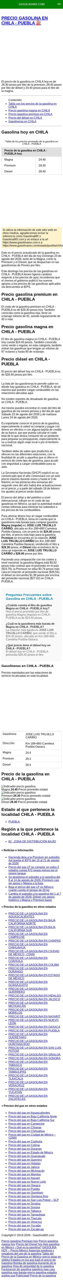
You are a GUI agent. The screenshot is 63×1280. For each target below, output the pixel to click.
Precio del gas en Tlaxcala (24, 1218)
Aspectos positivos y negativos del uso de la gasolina (27, 1252)
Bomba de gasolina (25, 1263)
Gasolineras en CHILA (22, 121)
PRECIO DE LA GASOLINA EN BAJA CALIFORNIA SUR (31, 929)
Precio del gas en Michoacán (26, 1170)
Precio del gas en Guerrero (25, 1159)
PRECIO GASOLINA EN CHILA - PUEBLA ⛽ (24, 20)
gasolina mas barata (14, 1272)
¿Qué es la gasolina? (28, 1247)
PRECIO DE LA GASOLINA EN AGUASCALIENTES (28, 915)
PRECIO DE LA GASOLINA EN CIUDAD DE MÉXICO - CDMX (33, 953)
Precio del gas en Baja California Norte (32, 1116)
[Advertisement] (31, 52)
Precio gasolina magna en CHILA (29, 110)
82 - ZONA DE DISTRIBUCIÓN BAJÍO (32, 841)
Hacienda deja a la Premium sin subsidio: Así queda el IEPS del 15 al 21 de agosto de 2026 (34, 860)
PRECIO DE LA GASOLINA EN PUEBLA (34, 1030)
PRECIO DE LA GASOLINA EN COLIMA (33, 964)
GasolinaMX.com (31, 4)
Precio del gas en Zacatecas (26, 1229)
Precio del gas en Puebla (24, 1189)
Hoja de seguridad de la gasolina (33, 1266)
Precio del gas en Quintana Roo (28, 1196)
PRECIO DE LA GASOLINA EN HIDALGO (34, 995)
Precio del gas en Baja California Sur (31, 1120)
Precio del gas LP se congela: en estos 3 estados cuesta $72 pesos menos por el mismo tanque (33, 870)
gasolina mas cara (43, 1269)
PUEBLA (14, 821)
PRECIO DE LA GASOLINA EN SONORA (34, 1058)
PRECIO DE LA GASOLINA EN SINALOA (34, 1054)
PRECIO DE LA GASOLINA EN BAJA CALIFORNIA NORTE (31, 922)
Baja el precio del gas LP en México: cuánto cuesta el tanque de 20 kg (31, 888)
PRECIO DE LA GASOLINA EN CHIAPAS (34, 940)
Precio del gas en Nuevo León (27, 1181)
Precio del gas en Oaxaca (24, 1185)
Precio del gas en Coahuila (25, 1141)
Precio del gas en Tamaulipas (26, 1214)
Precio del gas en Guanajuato (26, 1156)
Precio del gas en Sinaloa (24, 1203)
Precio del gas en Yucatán (24, 1225)
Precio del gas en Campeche (26, 1123)
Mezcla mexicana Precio (35, 12)
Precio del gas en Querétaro (25, 1192)
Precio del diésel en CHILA (25, 117)
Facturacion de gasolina (16, 1269)
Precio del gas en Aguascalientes (29, 1112)
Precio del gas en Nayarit (24, 1178)
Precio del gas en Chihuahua (26, 1131)
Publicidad (22, 1275)
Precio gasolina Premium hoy (19, 1241)
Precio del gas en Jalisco (24, 1167)
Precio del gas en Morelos (24, 1174)
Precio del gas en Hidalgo (24, 1163)
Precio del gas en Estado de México (30, 1152)
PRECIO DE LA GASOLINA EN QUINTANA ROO (28, 1043)
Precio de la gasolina (43, 1275)
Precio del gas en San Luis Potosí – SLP (33, 1200)
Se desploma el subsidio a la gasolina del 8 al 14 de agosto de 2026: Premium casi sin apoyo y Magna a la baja (34, 880)
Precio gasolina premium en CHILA (30, 114)
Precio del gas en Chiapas (24, 1127)
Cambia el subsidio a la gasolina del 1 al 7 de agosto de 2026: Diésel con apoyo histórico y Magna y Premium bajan (34, 897)
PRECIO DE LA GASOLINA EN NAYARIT (34, 1016)
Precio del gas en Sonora (24, 1207)
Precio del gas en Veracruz (25, 1221)
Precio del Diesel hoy (29, 1244)
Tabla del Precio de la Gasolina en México (27, 1255)
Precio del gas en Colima (24, 1145)
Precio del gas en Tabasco (24, 1210)
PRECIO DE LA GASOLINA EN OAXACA (34, 1026)
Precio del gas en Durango (25, 1148)
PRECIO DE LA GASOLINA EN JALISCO (34, 999)
